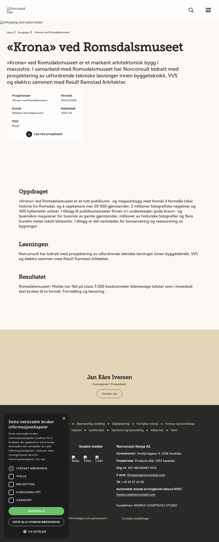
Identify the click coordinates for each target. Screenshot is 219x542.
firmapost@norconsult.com (146, 475)
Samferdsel (96, 430)
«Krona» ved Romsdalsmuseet (52, 32)
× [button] (63, 418)
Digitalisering (120, 424)
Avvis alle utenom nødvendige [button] (36, 522)
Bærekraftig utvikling (91, 424)
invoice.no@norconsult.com (135, 494)
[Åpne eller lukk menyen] (208, 10)
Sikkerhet (157, 430)
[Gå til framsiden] (18, 10)
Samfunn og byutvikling (127, 430)
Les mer (41, 459)
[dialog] (36, 476)
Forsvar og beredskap (179, 424)
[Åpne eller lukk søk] (191, 10)
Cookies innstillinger (135, 518)
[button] (36, 531)
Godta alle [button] (36, 511)
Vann (174, 430)
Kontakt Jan (109, 393)
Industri (76, 430)
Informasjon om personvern (87, 518)
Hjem (10, 32)
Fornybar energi (147, 424)
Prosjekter (24, 32)
